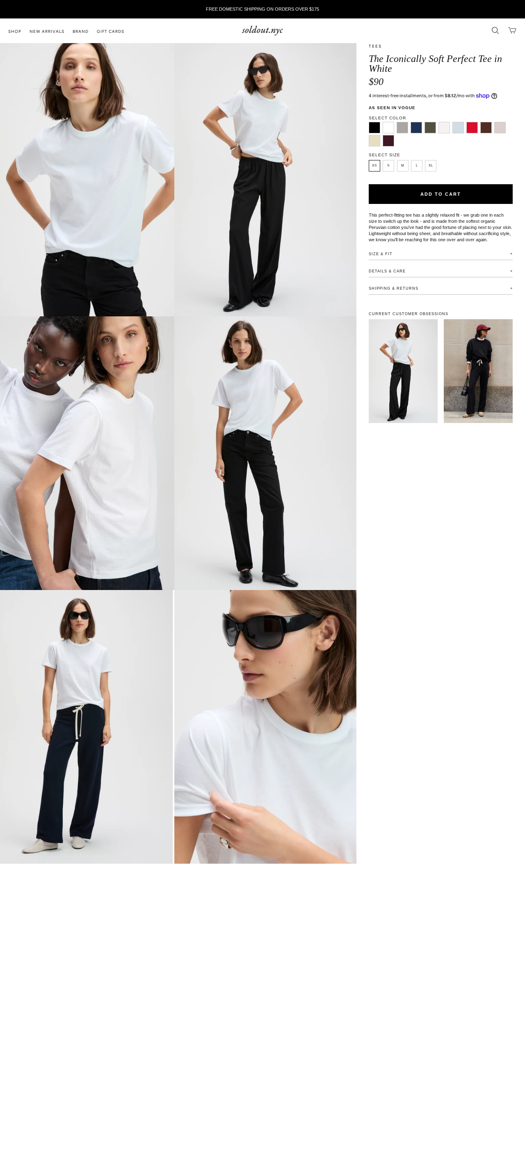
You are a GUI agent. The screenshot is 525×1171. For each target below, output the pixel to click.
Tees (375, 46)
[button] (19, 30)
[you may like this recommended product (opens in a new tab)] (403, 371)
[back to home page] (262, 31)
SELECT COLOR (387, 118)
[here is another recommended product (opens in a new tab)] (478, 371)
